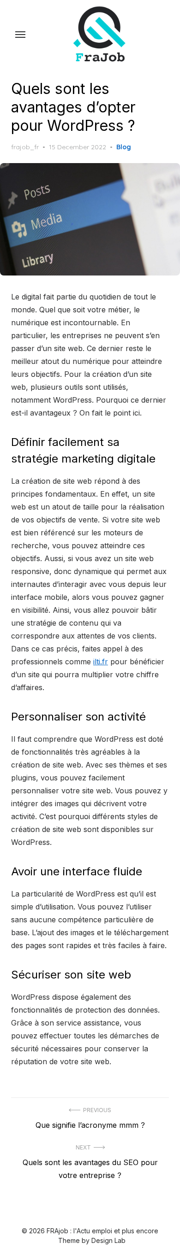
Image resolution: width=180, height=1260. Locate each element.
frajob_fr (25, 147)
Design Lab (108, 1240)
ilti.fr (100, 661)
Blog (123, 147)
